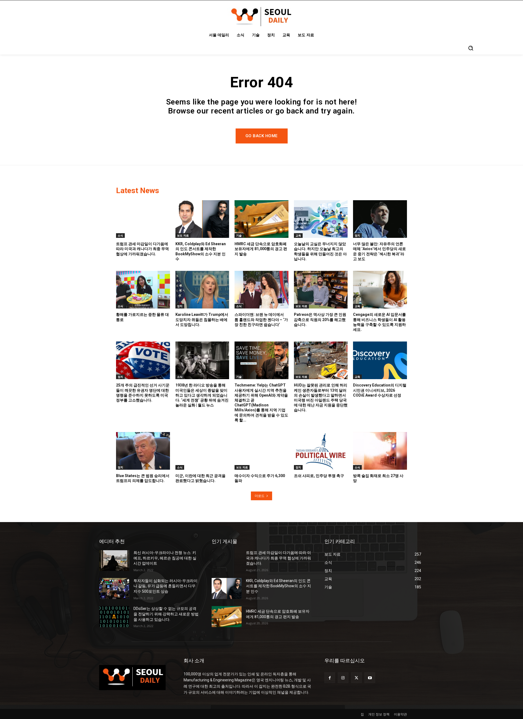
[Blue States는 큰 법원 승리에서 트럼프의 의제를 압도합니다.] (143, 451)
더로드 (259, 495)
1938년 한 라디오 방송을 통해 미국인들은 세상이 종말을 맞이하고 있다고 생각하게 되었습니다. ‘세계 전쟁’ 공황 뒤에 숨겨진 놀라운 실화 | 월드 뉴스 (202, 395)
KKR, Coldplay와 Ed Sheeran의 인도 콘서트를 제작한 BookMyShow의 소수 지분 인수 (278, 586)
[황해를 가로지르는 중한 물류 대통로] (143, 289)
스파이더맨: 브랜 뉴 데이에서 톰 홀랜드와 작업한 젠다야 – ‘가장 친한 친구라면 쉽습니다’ (261, 319)
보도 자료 (183, 235)
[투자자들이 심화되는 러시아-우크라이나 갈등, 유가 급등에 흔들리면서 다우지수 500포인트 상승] (114, 588)
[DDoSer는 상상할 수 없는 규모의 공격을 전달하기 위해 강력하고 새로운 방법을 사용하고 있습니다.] (114, 616)
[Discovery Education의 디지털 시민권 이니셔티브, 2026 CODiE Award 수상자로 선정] (380, 360)
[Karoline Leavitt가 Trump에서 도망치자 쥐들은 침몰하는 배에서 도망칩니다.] (202, 289)
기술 (239, 235)
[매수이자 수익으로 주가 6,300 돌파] (261, 451)
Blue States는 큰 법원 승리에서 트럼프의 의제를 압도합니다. (142, 478)
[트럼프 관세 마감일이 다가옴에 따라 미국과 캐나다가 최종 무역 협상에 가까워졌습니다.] (143, 219)
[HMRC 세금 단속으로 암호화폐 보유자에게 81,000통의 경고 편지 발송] (261, 219)
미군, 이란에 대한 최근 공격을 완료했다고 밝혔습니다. (200, 478)
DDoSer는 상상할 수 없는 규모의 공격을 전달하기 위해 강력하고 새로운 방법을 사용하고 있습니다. (166, 613)
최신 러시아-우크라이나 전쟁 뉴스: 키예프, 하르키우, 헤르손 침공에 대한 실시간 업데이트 (164, 557)
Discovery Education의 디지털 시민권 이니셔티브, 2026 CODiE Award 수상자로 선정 (379, 390)
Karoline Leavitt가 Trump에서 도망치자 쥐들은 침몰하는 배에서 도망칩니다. (201, 319)
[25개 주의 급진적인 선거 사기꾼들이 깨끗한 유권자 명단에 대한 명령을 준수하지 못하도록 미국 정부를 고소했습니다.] (143, 360)
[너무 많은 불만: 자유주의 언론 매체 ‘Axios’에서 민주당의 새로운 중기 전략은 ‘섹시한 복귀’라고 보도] (380, 219)
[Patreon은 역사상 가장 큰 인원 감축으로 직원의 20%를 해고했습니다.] (321, 289)
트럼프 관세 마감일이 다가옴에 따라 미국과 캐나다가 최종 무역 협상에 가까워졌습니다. (142, 249)
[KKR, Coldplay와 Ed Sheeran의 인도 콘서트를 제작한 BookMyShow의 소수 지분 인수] (202, 219)
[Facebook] (329, 677)
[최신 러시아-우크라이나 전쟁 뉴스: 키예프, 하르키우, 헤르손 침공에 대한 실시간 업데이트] (114, 560)
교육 (298, 235)
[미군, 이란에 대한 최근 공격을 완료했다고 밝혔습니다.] (202, 451)
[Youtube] (369, 677)
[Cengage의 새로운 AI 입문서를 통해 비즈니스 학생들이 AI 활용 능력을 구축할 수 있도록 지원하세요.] (380, 289)
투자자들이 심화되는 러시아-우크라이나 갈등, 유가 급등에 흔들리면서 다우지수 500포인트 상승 (165, 586)
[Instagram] (343, 677)
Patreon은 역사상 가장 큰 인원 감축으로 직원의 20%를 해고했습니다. (320, 319)
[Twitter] (356, 677)
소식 (120, 235)
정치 (357, 235)
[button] (470, 48)
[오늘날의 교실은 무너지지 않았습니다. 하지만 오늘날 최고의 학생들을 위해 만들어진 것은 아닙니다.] (321, 219)
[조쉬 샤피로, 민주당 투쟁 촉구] (321, 451)
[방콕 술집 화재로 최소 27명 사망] (380, 451)
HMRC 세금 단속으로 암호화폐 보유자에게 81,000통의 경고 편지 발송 (261, 249)
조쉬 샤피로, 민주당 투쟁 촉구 (319, 476)
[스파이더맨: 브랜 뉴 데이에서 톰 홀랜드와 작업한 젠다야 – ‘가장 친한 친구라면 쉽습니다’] (261, 289)
